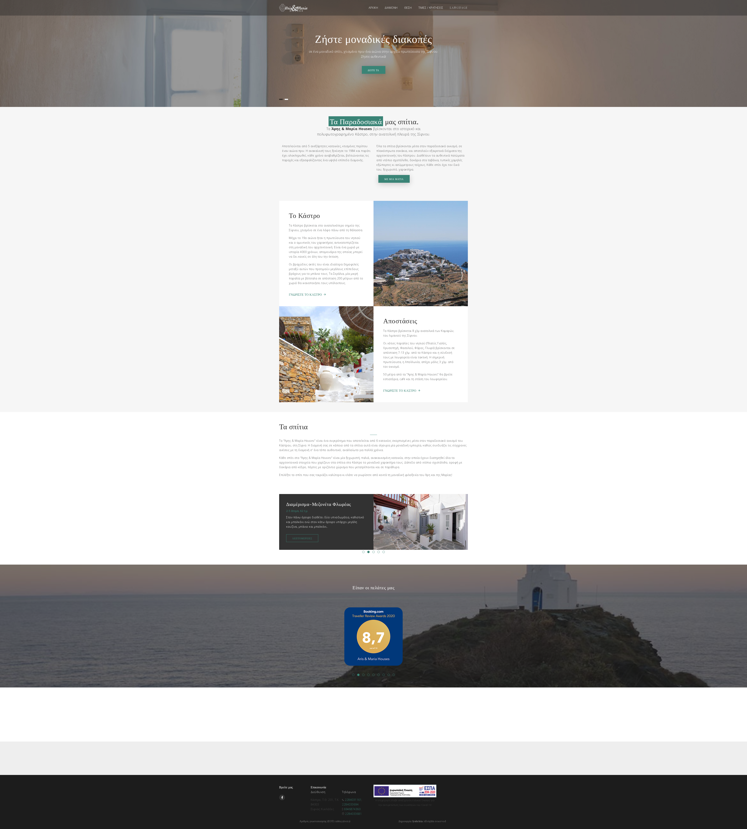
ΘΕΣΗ (408, 8)
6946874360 (352, 809)
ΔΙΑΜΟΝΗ (391, 8)
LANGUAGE (459, 8)
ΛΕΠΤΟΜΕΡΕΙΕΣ (302, 533)
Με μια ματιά (394, 179)
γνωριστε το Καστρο (305, 294)
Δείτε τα (373, 70)
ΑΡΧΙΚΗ (373, 8)
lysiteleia (417, 821)
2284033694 (350, 804)
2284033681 (353, 814)
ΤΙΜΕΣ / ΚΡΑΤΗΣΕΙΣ (430, 8)
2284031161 (353, 800)
